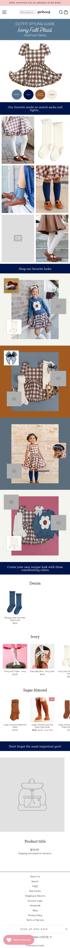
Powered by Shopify (35, 945)
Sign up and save (34, 929)
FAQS (35, 886)
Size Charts (35, 891)
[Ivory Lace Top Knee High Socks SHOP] (52, 140)
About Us (35, 876)
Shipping (22, 853)
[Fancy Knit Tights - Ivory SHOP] (52, 238)
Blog (35, 910)
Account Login (35, 900)
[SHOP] (18, 140)
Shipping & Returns (35, 895)
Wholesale (35, 905)
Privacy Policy (35, 915)
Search (35, 881)
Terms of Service (35, 920)
